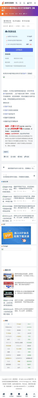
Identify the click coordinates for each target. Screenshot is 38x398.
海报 (20, 156)
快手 (8, 339)
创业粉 (19, 330)
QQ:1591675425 (24, 133)
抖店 (19, 339)
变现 (19, 333)
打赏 (6, 156)
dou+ (29, 324)
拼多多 (29, 345)
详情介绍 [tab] (8, 21)
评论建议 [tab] (17, 21)
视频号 (24, 73)
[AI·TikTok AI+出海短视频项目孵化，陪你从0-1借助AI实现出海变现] (9, 294)
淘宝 (19, 352)
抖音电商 (29, 342)
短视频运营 (29, 358)
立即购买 (19, 50)
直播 (29, 352)
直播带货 (8, 355)
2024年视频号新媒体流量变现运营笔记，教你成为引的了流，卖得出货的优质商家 (24, 207)
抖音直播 (8, 345)
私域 (8, 361)
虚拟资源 (29, 361)
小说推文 (18, 336)
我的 (26, 396)
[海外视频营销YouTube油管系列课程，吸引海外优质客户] (9, 285)
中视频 (8, 330)
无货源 (29, 348)
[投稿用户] (3, 14)
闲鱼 (29, 367)
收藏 (14, 156)
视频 (19, 364)
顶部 (34, 396)
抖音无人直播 (18, 342)
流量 (8, 352)
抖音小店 (8, 342)
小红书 (29, 333)
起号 (19, 367)
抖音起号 (18, 345)
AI (14, 220)
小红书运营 (8, 336)
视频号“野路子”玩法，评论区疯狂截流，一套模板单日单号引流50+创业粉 (24, 188)
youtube (29, 327)
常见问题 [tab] (27, 21)
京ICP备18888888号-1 (20, 386)
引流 (29, 336)
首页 (12, 26)
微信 (6, 13)
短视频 (29, 355)
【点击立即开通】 (15, 131)
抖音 (29, 339)
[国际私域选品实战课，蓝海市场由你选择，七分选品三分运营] (9, 276)
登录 (30, 3)
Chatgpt (19, 324)
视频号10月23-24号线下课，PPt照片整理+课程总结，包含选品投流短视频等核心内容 (24, 198)
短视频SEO (8, 358)
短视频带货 (19, 358)
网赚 (19, 361)
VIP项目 (18, 26)
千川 (29, 330)
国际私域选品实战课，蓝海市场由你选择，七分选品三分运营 (24, 275)
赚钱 (8, 367)
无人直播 (18, 348)
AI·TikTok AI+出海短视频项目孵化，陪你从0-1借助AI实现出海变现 (24, 293)
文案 (8, 348)
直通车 (19, 355)
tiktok (18, 327)
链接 (27, 156)
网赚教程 (19, 396)
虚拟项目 (8, 364)
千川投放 (8, 333)
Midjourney (8, 327)
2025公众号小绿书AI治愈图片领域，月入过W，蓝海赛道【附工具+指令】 (24, 217)
